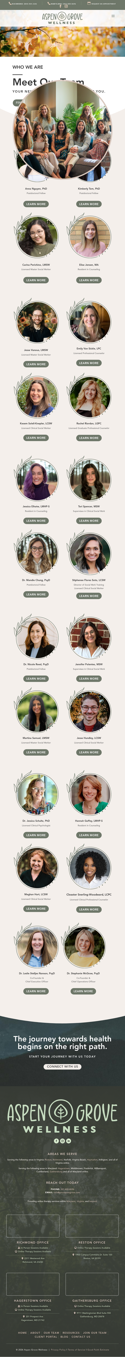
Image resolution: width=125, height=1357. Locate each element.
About (35, 1333)
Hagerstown (64, 1168)
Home (22, 1333)
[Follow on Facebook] (56, 1141)
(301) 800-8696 (63, 4)
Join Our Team (95, 1333)
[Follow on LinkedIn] (68, 1141)
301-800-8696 (67, 1189)
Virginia (80, 1201)
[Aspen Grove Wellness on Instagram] (66, 6)
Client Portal (46, 1337)
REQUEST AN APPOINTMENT (104, 4)
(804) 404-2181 (24, 4)
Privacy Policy (58, 1350)
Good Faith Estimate (98, 1350)
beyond (93, 1201)
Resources (71, 1333)
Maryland (70, 1201)
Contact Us (81, 1337)
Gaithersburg (56, 1172)
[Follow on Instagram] (62, 1141)
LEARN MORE (36, 204)
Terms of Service (76, 1350)
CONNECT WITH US (62, 1066)
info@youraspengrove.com (67, 1193)
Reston (48, 1160)
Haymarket (92, 1160)
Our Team (51, 1333)
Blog (64, 1337)
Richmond (57, 1160)
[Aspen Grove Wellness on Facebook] (60, 6)
